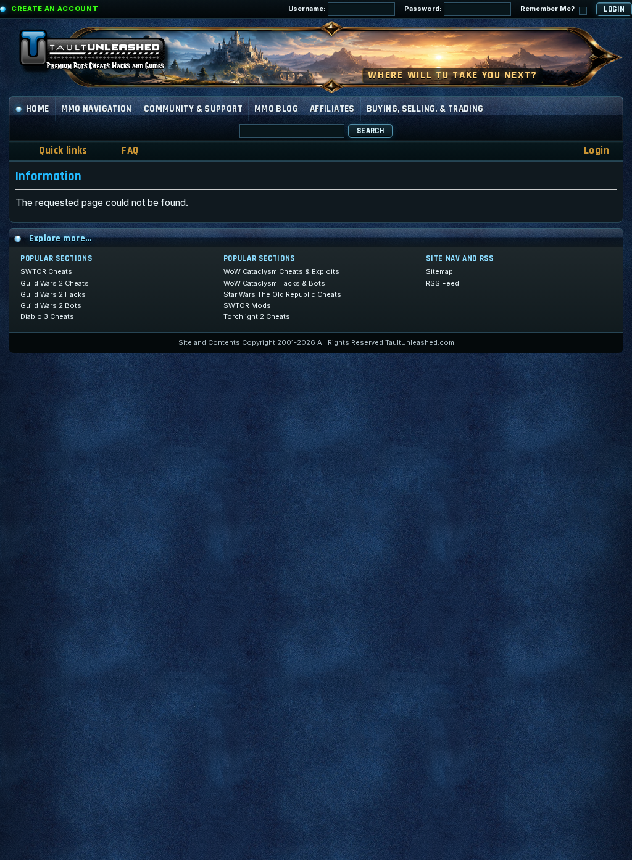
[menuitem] (122, 151)
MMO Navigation (96, 109)
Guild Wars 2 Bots (50, 305)
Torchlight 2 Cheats (256, 316)
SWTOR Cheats (46, 271)
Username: (308, 8)
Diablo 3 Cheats (47, 316)
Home (37, 109)
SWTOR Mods (247, 305)
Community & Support (193, 109)
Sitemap (439, 271)
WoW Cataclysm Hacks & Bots (274, 283)
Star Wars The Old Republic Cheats (282, 294)
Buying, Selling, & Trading (425, 109)
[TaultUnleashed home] (101, 54)
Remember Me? (548, 8)
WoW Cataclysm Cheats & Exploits (281, 271)
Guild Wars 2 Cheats (54, 283)
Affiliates (332, 109)
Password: (424, 8)
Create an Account (54, 8)
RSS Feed (442, 283)
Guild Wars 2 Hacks (53, 294)
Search (370, 131)
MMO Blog (276, 109)
